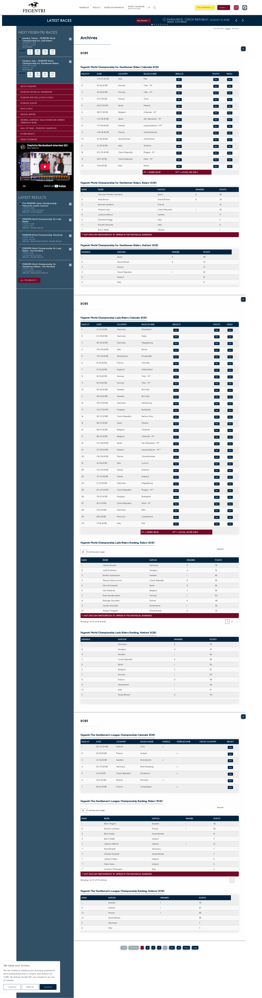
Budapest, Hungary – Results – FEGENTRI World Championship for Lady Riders (176, 497)
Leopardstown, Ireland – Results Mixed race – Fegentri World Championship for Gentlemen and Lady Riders (179, 126)
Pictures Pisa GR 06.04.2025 (216, 79)
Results (96, 7)
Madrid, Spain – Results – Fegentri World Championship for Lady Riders (176, 424)
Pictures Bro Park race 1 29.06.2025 (216, 390)
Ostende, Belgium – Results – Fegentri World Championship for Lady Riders (176, 430)
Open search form (154, 7)
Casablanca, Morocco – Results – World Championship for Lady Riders (176, 517)
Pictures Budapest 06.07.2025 (216, 410)
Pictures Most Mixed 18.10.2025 (216, 160)
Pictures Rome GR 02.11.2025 (216, 166)
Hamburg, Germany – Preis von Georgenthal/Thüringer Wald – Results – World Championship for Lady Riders (176, 404)
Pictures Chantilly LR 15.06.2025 (216, 363)
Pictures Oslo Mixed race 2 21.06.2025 (216, 93)
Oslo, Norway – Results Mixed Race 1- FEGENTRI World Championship (179, 86)
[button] (236, 20)
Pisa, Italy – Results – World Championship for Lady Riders (176, 524)
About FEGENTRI (28, 86)
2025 (84, 53)
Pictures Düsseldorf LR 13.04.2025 (216, 330)
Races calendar (136, 7)
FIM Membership (204, 7)
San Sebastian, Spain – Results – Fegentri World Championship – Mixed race (179, 119)
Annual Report (28, 114)
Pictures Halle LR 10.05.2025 (216, 337)
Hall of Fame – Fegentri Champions (38, 128)
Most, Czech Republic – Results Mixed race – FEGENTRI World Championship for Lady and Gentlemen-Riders (179, 160)
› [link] (236, 621)
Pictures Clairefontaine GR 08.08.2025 (216, 133)
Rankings (84, 7)
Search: (220, 549)
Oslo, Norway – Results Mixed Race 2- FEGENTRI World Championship (179, 93)
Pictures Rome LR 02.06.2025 (216, 350)
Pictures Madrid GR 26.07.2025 (216, 106)
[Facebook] (245, 7)
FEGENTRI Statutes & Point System (36, 97)
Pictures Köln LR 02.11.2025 (216, 510)
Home (227, 28)
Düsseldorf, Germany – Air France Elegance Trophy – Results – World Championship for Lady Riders (176, 330)
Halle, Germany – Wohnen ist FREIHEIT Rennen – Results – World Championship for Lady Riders (176, 337)
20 (172, 947)
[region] (30, 977)
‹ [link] (222, 621)
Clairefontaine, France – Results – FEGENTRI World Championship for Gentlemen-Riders (179, 133)
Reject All (30, 987)
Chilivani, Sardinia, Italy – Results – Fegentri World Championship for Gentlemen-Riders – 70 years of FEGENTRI (179, 146)
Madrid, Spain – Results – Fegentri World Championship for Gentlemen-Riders (179, 106)
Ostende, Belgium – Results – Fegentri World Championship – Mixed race (179, 113)
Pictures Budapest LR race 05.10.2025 (216, 497)
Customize (12, 987)
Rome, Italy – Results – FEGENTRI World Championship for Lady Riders (176, 350)
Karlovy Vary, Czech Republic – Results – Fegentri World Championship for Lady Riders (176, 417)
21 (179, 947)
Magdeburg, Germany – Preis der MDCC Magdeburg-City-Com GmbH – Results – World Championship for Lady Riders (176, 343)
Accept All (48, 987)
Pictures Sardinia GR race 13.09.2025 (216, 146)
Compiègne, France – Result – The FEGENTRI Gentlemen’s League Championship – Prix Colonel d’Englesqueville (230, 787)
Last (195, 947)
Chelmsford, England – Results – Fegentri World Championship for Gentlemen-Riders (179, 140)
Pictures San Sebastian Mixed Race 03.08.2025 (216, 119)
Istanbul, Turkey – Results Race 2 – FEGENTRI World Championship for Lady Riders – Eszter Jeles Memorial (176, 477)
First (124, 947)
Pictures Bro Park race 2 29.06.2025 (216, 397)
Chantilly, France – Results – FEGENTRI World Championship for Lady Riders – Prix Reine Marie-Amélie (176, 363)
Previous (133, 947)
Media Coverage (28, 139)
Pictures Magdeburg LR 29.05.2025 (216, 343)
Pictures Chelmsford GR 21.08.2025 (216, 140)
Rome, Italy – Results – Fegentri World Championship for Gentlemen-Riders (179, 166)
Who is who (26, 109)
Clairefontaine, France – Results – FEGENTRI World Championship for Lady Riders (176, 457)
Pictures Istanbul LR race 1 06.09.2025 (216, 470)
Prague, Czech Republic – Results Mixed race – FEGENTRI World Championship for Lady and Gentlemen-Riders (179, 153)
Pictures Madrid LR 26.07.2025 (216, 424)
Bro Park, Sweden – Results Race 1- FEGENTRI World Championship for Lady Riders (176, 390)
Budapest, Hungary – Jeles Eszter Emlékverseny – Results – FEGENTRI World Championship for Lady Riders (176, 410)
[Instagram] (236, 7)
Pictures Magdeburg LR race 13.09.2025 (216, 484)
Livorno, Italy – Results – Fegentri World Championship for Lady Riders (176, 464)
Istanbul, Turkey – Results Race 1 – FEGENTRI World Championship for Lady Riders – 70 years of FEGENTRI (176, 470)
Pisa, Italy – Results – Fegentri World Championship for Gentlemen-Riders (179, 79)
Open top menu (149, 7)
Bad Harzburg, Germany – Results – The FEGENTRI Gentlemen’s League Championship (230, 767)
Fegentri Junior (28, 103)
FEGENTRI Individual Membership (36, 92)
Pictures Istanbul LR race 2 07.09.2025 (216, 477)
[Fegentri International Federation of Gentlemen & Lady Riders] (34, 7)
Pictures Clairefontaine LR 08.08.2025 (216, 457)
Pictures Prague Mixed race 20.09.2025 (216, 490)
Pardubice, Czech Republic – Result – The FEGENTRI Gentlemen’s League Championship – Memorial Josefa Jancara (230, 774)
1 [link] (227, 621)
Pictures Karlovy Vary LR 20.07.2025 (216, 417)
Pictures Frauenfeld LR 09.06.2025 (216, 357)
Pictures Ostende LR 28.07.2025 (216, 430)
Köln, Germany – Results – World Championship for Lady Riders (176, 510)
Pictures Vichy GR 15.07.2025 (216, 99)
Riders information (114, 7)
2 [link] (232, 621)
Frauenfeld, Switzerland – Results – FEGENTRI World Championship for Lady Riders (176, 357)
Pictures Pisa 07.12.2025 (216, 524)
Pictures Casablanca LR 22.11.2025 (216, 517)
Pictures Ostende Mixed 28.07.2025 (216, 113)
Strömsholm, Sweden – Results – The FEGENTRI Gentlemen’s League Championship (230, 761)
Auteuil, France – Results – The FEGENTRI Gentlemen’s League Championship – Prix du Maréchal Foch (230, 754)
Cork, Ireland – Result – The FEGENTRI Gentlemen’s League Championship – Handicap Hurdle (230, 747)
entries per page (97, 552)
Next (186, 947)
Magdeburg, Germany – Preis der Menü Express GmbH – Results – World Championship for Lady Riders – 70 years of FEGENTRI (176, 484)
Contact (222, 7)
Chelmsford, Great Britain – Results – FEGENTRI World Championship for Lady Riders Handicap (176, 370)
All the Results (28, 280)
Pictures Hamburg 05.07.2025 (216, 404)
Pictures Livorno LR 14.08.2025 (216, 464)
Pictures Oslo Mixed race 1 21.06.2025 (216, 86)
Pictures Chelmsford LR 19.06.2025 (216, 370)
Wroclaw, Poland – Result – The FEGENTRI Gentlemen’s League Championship (230, 781)
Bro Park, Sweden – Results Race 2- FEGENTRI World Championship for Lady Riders (176, 397)
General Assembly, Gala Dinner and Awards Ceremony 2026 (42, 121)
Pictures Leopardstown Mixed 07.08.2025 (216, 126)
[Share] (243, 49)
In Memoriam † (27, 134)
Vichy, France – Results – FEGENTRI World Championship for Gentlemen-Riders (179, 99)
